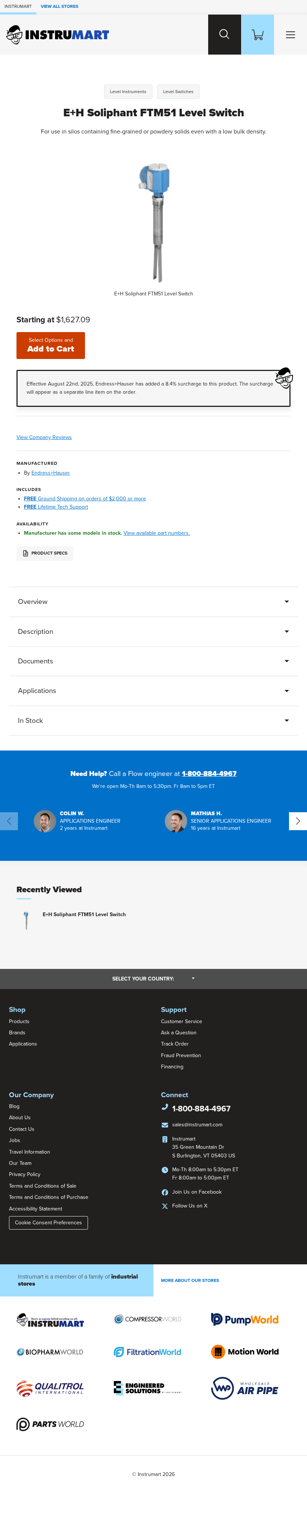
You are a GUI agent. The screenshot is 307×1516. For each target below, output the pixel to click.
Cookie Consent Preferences (48, 1222)
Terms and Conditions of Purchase (48, 1197)
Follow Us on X (189, 1206)
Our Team (20, 1163)
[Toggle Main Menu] (290, 35)
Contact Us (21, 1129)
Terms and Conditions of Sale (42, 1186)
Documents (35, 661)
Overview (33, 602)
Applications (37, 691)
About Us (20, 1117)
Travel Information (29, 1152)
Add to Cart (50, 345)
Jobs (14, 1140)
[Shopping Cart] (257, 35)
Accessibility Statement (35, 1209)
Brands (17, 1032)
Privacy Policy (24, 1174)
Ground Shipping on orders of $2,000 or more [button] (85, 498)
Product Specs (48, 553)
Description (35, 631)
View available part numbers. (157, 533)
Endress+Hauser (50, 473)
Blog (14, 1106)
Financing (172, 1067)
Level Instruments (128, 91)
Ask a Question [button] (179, 1032)
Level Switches (178, 91)
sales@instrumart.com (197, 1124)
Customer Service (181, 1021)
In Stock (30, 720)
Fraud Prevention (181, 1055)
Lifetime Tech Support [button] (56, 507)
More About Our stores (190, 1280)
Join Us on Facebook (197, 1192)
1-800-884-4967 (209, 774)
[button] (77, 821)
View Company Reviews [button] (59, 437)
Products (19, 1021)
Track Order (175, 1044)
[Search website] (224, 35)
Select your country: (153, 978)
